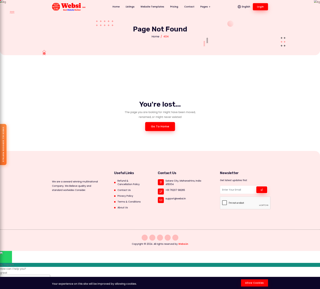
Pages (204, 6)
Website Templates (152, 6)
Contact (189, 6)
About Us (123, 207)
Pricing (174, 6)
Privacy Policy (125, 196)
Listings (130, 6)
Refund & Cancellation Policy (129, 182)
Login (260, 6)
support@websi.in (176, 198)
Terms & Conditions (129, 201)
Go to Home (160, 126)
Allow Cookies (254, 283)
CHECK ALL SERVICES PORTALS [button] (3, 144)
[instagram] (145, 238)
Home (116, 6)
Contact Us (124, 190)
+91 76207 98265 (175, 190)
